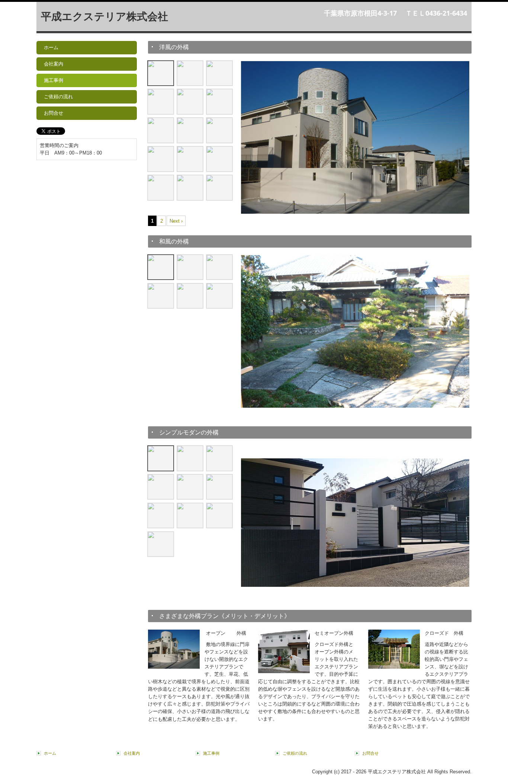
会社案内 (53, 64)
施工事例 (53, 80)
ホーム (51, 47)
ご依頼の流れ (58, 96)
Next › (176, 221)
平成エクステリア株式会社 (104, 16)
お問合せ (53, 113)
